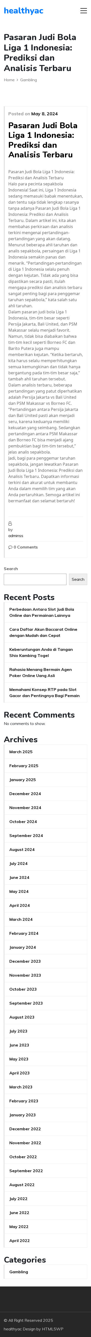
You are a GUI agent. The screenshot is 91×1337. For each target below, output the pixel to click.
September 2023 (26, 1003)
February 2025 (23, 765)
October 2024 (23, 821)
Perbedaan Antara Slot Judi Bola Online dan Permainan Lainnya (41, 612)
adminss (15, 535)
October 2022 (23, 1156)
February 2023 (23, 1100)
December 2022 (25, 1128)
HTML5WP (52, 1328)
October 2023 (23, 989)
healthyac (23, 11)
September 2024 (26, 835)
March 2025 (21, 751)
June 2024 (19, 877)
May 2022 (19, 1226)
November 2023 (25, 975)
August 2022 (22, 1184)
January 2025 (22, 779)
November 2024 (25, 807)
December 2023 (25, 961)
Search (11, 568)
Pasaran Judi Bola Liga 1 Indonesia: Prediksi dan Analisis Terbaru (43, 140)
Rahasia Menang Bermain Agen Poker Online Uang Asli (40, 672)
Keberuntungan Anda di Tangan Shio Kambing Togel (41, 652)
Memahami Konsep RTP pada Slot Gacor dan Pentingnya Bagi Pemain (44, 692)
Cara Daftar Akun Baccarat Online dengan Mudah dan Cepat (43, 632)
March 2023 (21, 1086)
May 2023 (19, 1058)
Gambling (18, 1271)
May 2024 (19, 891)
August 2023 (22, 1017)
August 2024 (22, 849)
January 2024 (22, 947)
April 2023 (19, 1072)
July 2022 (18, 1198)
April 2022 (19, 1240)
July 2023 (18, 1031)
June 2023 (19, 1045)
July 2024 (18, 863)
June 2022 (19, 1212)
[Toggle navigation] (83, 10)
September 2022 (26, 1170)
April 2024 (19, 905)
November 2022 (25, 1142)
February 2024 (23, 933)
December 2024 (25, 793)
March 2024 (21, 919)
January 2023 (22, 1114)
